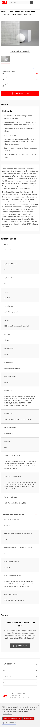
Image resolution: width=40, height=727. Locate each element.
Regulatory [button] (8, 676)
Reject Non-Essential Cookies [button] (12, 718)
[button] (9, 723)
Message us (22, 646)
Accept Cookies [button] (28, 718)
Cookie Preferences (15, 695)
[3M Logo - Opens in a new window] (4, 2)
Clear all (35, 68)
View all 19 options (22, 93)
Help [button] (5, 682)
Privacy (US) (21, 693)
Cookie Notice (7, 714)
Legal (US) (13, 693)
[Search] (31, 2)
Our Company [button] (9, 664)
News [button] (5, 670)
